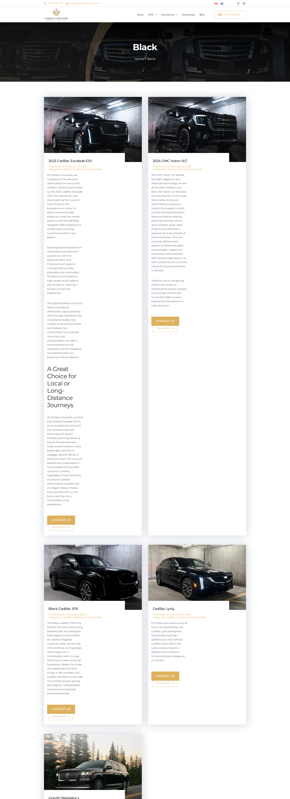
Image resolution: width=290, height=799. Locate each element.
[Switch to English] (216, 3)
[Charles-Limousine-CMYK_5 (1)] (56, 8)
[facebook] (238, 3)
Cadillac (67, 169)
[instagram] (244, 3)
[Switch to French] (222, 3)
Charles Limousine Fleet (87, 169)
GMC (200, 169)
